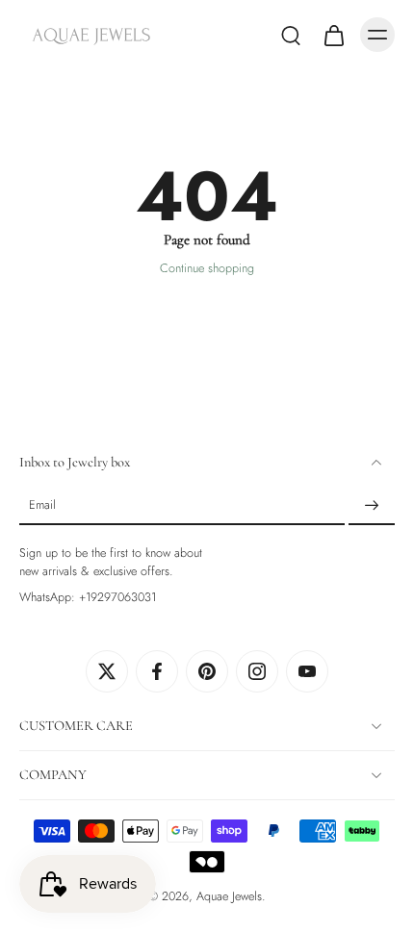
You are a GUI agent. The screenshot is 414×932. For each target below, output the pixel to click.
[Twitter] (107, 671)
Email (42, 506)
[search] (291, 34)
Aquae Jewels (229, 896)
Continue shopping (207, 268)
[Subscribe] (372, 506)
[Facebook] (157, 671)
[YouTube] (307, 671)
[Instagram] (257, 671)
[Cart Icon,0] (333, 34)
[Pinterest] (207, 671)
